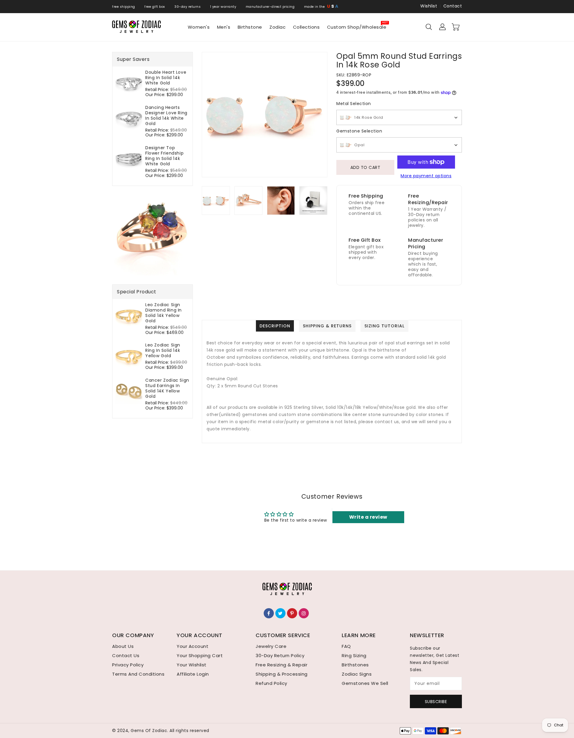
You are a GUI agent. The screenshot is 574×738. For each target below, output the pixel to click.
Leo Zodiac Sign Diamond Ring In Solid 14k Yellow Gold (163, 312)
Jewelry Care (271, 646)
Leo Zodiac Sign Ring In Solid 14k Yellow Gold (162, 350)
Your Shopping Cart (200, 655)
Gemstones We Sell (365, 683)
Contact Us (125, 655)
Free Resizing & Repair (281, 665)
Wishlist (428, 6)
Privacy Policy (128, 665)
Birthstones (355, 665)
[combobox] (399, 117)
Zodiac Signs (357, 674)
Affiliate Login (193, 674)
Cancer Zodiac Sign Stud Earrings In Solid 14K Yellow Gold (167, 388)
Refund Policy (271, 683)
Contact (452, 6)
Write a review (368, 517)
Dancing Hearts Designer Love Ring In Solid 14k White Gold (166, 115)
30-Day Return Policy (280, 655)
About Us (123, 646)
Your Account (192, 646)
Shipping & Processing (282, 674)
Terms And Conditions (138, 674)
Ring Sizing (354, 655)
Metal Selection (353, 104)
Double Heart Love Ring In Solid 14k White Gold (165, 78)
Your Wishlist (192, 665)
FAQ (346, 646)
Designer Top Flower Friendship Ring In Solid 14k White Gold (164, 156)
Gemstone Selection (359, 131)
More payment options (426, 176)
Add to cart (365, 167)
